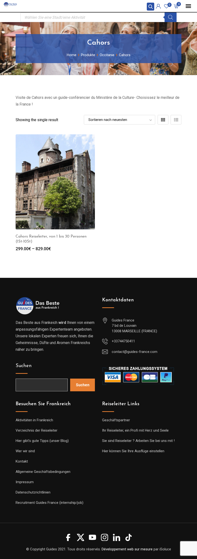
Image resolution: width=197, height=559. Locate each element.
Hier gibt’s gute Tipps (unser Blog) (42, 441)
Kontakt (22, 461)
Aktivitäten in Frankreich (34, 420)
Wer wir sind (25, 451)
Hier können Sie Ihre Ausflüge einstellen (133, 451)
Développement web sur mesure (127, 549)
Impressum (25, 482)
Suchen (24, 365)
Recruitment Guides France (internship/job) (49, 502)
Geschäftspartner (116, 420)
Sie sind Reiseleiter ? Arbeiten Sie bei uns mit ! (138, 441)
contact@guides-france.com (134, 352)
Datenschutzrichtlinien (33, 492)
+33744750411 (123, 341)
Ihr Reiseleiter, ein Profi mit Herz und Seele (135, 430)
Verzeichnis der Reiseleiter (36, 430)
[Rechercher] (171, 17)
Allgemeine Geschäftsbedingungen (43, 472)
